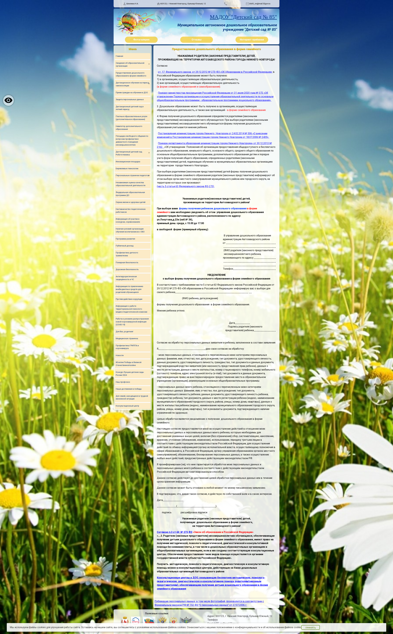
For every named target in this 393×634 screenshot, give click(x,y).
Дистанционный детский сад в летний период (130, 108)
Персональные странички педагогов (132, 175)
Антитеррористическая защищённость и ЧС (126, 278)
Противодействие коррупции (129, 299)
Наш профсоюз (123, 382)
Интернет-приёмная (252, 39)
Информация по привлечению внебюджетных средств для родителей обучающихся (129, 289)
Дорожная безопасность (127, 269)
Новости (120, 355)
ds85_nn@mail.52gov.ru (259, 3)
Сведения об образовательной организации (130, 64)
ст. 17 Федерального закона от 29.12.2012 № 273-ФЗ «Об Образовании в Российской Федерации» (215, 71)
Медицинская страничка (127, 338)
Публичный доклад (124, 246)
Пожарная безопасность (127, 262)
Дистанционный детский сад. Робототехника (129, 153)
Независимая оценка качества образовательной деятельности (130, 184)
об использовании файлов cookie (282, 627)
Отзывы (197, 39)
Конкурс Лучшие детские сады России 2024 (130, 373)
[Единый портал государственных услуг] (135, 621)
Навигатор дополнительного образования (129, 127)
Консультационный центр (127, 406)
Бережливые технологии (127, 168)
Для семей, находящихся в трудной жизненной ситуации (132, 397)
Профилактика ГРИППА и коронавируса (127, 347)
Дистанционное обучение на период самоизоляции (132, 84)
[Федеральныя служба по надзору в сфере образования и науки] (186, 621)
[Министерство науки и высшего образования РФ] (163, 621)
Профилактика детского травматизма (127, 254)
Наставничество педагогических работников (131, 210)
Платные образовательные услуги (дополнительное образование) (131, 117)
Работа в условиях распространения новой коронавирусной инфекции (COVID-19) (132, 322)
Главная (119, 56)
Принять (310, 627)
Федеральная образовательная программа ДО (130, 193)
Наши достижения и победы (129, 389)
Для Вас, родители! (124, 331)
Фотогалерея (141, 39)
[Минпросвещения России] (173, 621)
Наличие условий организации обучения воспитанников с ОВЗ (130, 230)
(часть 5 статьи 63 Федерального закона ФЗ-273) (186, 186)
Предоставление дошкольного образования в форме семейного (131, 74)
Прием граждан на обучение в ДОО (132, 92)
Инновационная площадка (128, 161)
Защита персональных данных (130, 99)
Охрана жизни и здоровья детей (130, 202)
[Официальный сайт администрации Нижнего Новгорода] (125, 621)
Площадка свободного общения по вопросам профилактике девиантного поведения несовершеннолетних (132, 140)
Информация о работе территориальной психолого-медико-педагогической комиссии (131, 309)
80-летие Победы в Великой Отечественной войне (128, 363)
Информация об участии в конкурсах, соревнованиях (128, 220)
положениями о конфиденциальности (238, 627)
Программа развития (125, 239)
